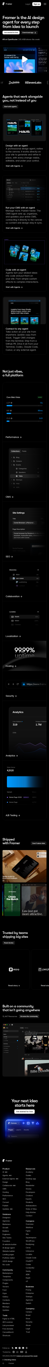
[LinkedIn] (23, 1348)
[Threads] (27, 1348)
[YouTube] (16, 1348)
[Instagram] (19, 1348)
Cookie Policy (25, 1361)
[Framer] (4, 3)
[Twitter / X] (12, 1348)
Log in (28, 4)
